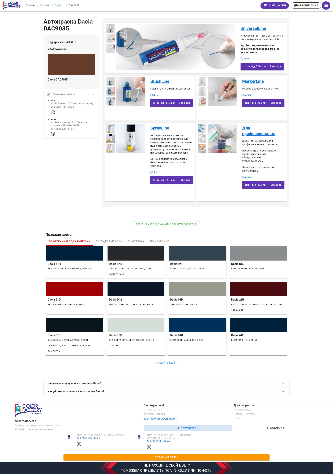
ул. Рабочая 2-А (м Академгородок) (72, 103)
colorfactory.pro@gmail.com (160, 418)
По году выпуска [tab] (109, 241)
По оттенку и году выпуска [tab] (69, 241)
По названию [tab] (160, 241)
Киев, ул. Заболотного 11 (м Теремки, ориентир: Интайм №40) (169, 436)
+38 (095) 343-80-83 (62, 107)
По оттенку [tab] (135, 241)
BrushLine (159, 81)
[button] (71, 94)
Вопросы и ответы (154, 414)
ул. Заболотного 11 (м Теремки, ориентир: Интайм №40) (69, 123)
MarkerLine (253, 81)
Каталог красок (152, 409)
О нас (237, 418)
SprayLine (159, 128)
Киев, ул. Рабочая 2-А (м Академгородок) (101, 434)
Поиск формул (242, 409)
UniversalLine (253, 28)
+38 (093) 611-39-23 (62, 129)
